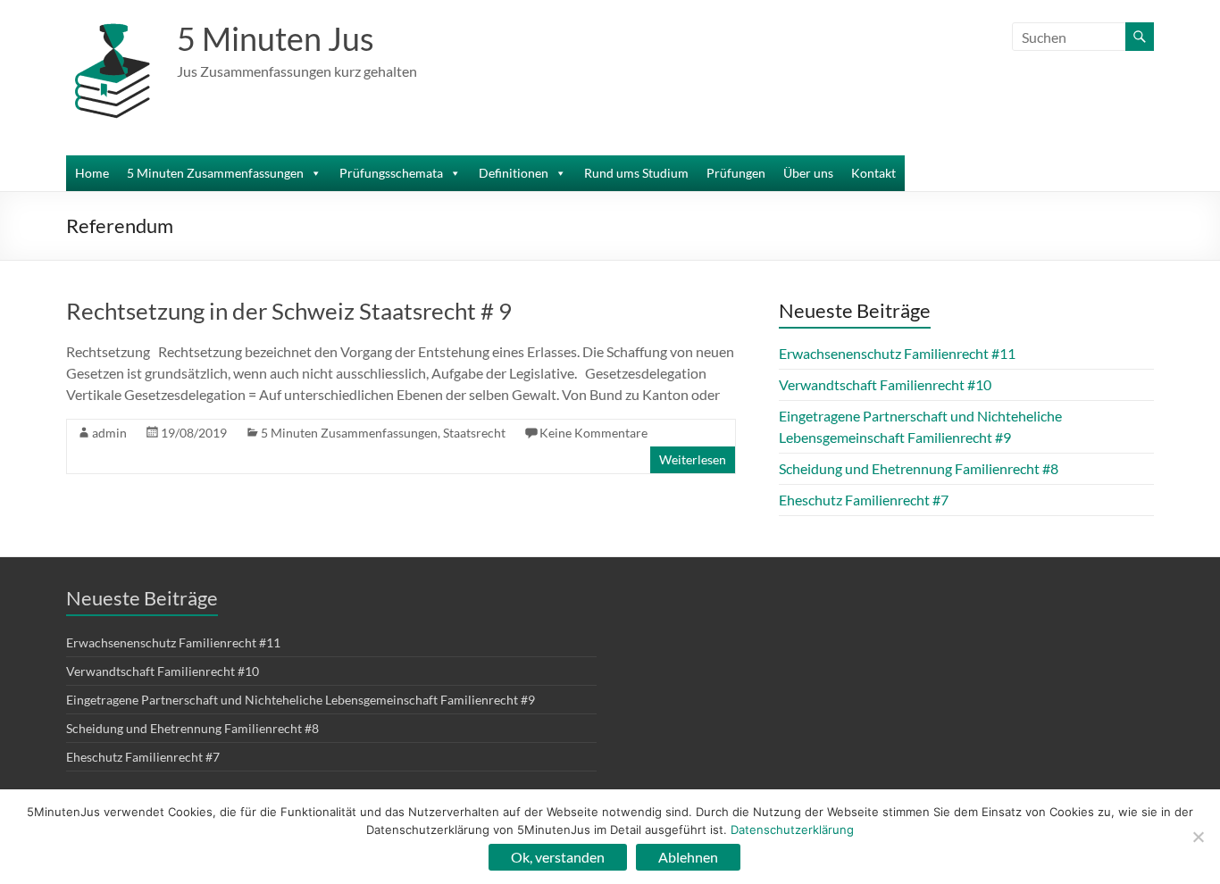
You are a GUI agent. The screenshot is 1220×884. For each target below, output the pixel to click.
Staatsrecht (474, 432)
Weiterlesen (692, 459)
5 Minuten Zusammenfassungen (215, 172)
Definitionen (513, 172)
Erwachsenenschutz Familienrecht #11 (897, 353)
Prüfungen (735, 172)
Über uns (808, 172)
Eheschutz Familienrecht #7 (863, 499)
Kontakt (873, 172)
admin (109, 432)
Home (92, 172)
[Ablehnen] (1198, 837)
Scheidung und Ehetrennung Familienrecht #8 (918, 468)
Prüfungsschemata (391, 172)
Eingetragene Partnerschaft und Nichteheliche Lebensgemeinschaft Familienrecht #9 (300, 699)
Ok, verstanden (558, 856)
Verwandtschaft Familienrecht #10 (885, 384)
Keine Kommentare (593, 432)
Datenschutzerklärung (792, 829)
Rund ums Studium (636, 172)
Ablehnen (688, 856)
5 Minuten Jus (275, 38)
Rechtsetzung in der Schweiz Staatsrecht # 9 (289, 310)
